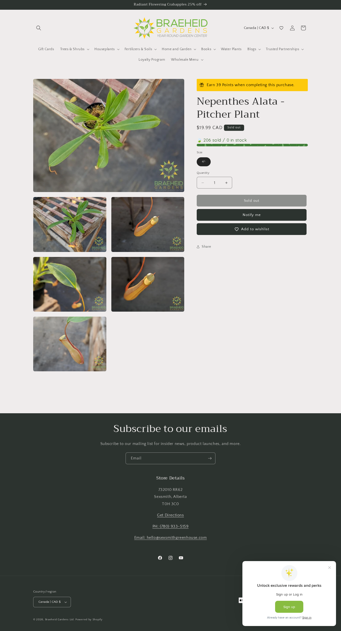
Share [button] (206, 247)
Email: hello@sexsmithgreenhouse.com (170, 537)
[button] (38, 27)
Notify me (252, 215)
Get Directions (170, 515)
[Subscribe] (209, 458)
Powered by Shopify (89, 619)
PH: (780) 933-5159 (171, 526)
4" (206, 163)
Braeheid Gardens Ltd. (60, 619)
